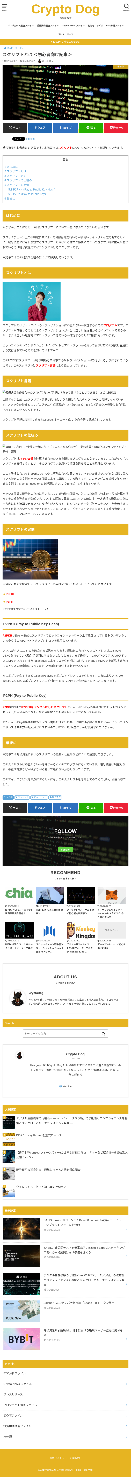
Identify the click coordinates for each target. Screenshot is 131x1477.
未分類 (9, 797)
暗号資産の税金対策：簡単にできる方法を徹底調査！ (49, 1169)
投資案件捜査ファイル (48, 25)
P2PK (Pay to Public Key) (27, 194)
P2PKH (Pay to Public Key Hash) (31, 189)
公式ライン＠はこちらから (66, 42)
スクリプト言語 (15, 175)
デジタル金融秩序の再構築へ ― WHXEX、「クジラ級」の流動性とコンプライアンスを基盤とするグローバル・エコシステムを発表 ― (72, 1121)
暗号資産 (56, 797)
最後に (9, 198)
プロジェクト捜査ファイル (20, 25)
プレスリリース (65, 34)
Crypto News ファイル (73, 25)
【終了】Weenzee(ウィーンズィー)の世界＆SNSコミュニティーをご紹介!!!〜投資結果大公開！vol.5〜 (72, 1155)
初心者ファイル (95, 25)
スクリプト (23, 797)
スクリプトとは (15, 171)
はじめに (11, 166)
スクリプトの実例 (16, 185)
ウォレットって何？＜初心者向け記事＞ (41, 1186)
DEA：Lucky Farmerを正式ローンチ (39, 1135)
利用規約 (75, 1458)
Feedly (65, 849)
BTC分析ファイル (115, 25)
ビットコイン (40, 797)
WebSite (67, 1086)
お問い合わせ (57, 1458)
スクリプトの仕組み (18, 180)
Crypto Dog (65, 9)
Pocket (30, 138)
